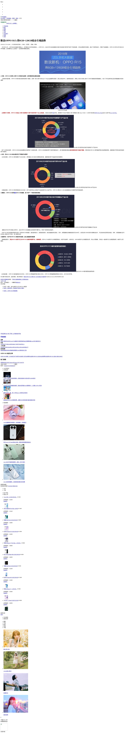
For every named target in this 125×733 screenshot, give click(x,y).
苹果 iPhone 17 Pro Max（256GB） (12, 543)
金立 (25, 341)
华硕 (30, 341)
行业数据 (16, 279)
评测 (4, 35)
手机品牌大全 (4, 333)
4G (19, 350)
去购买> (5, 501)
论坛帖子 (5, 33)
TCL (14, 341)
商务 (21, 350)
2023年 (12, 347)
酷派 (16, 341)
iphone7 (13, 365)
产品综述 (5, 26)
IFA (14, 362)
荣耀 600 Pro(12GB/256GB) (11, 520)
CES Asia (19, 362)
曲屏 (12, 350)
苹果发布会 (3, 362)
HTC (39, 341)
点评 (4, 32)
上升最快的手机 (17, 333)
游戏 (4, 350)
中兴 (18, 341)
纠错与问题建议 (5, 279)
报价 (4, 30)
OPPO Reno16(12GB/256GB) (11, 577)
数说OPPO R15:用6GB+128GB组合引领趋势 (35, 276)
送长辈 (9, 350)
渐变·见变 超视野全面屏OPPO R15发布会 (31, 356)
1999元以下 (3, 344)
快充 (6, 350)
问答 (4, 36)
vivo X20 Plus (113, 112)
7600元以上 (21, 344)
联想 (20, 341)
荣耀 (27, 341)
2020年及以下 (24, 347)
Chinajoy (11, 362)
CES (23, 362)
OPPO (9, 341)
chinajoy (6, 365)
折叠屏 (15, 350)
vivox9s (10, 365)
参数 (4, 29)
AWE (7, 362)
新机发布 (26, 279)
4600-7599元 (16, 344)
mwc (16, 362)
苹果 (2, 341)
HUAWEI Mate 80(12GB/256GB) (12, 554)
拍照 (2, 350)
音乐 (23, 350)
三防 (25, 350)
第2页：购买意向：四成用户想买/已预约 (13, 288)
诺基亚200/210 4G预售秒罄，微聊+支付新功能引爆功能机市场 (19, 400)
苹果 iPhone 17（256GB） (10, 589)
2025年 (6, 347)
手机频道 (8, 18)
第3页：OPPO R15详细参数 (10, 290)
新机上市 (21, 279)
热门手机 (10, 333)
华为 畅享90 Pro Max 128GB (11, 508)
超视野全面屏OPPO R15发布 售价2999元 (52, 356)
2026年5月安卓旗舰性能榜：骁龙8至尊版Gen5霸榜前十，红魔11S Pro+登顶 (22, 385)
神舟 (23, 341)
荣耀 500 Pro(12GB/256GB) (11, 566)
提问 (2, 614)
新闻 (13, 18)
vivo (12, 341)
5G (17, 350)
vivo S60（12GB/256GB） (10, 497)
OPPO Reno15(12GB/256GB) (11, 531)
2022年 (16, 347)
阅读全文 (18, 282)
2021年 (19, 347)
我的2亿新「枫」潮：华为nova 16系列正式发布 (15, 392)
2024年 (9, 347)
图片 (4, 27)
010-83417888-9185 (13, 486)
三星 (4, 341)
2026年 (2, 347)
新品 (17, 18)
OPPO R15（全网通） (11, 23)
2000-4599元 (9, 344)
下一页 (4, 281)
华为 (6, 341)
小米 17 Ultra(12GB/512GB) (11, 600)
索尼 (15, 192)
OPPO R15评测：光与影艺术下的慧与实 (11, 356)
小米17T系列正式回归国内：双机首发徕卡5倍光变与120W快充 (19, 378)
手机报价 (3, 337)
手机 (53, 112)
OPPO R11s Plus (98, 112)
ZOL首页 (3, 18)
